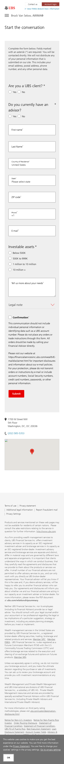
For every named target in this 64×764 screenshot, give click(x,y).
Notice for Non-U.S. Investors (18, 720)
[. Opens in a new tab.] (10, 8)
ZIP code (15, 197)
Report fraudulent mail (46, 510)
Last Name (16, 146)
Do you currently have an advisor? (28, 107)
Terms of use (10, 506)
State (13, 178)
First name (16, 129)
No (23, 92)
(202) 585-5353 (16, 433)
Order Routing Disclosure (25, 723)
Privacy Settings (13, 514)
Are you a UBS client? (25, 86)
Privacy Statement (21, 746)
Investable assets (21, 246)
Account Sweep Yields (35, 732)
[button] (32, 452)
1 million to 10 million (24, 264)
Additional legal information (19, 510)
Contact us (32, 4)
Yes (14, 92)
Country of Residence (20, 162)
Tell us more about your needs (27, 283)
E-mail (14, 230)
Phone (14, 213)
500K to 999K (20, 258)
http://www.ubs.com (46, 531)
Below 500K (19, 252)
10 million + (19, 269)
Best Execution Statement (39, 729)
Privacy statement (28, 506)
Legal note (16, 305)
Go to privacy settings (50, 749)
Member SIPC (39, 639)
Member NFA (20, 657)
